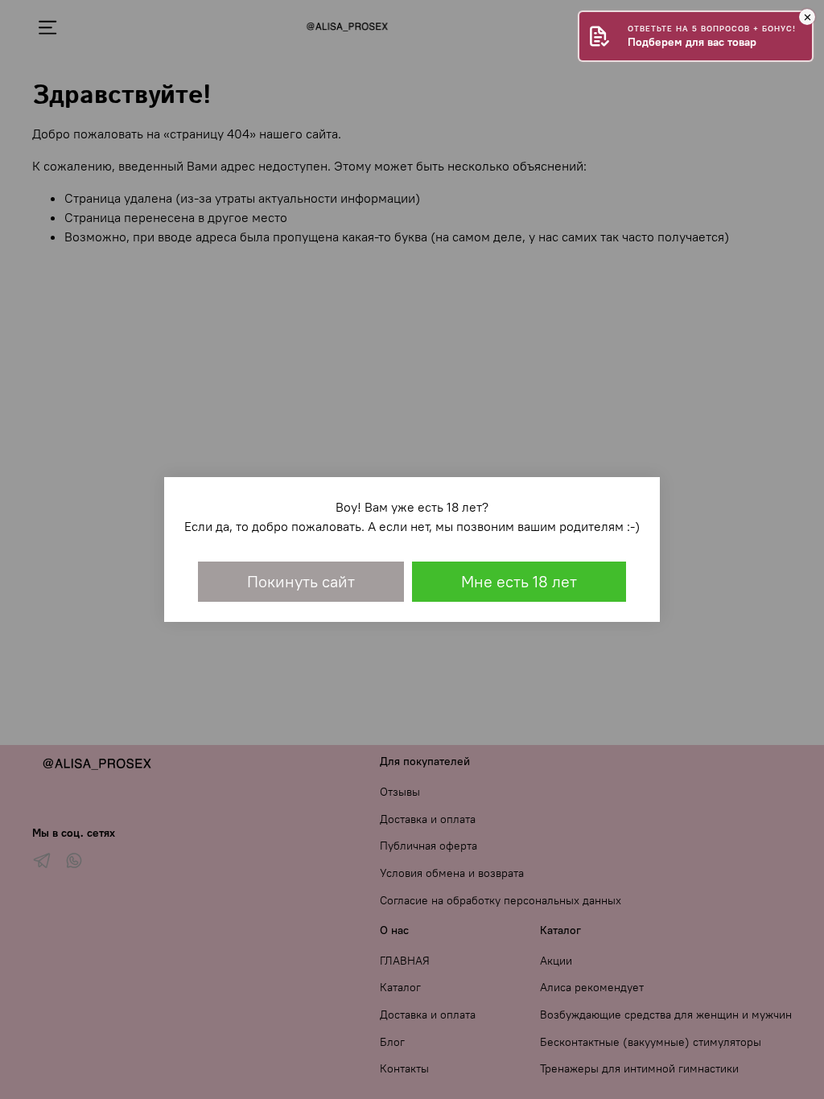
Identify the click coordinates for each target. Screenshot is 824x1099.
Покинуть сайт (301, 581)
